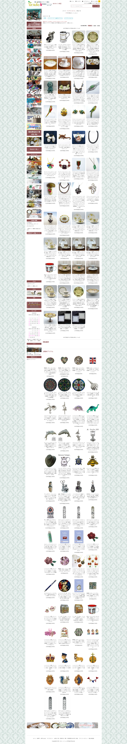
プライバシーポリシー (83, 738)
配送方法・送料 (63, 738)
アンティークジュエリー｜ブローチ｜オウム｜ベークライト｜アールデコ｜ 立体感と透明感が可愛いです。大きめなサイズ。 (50, 122)
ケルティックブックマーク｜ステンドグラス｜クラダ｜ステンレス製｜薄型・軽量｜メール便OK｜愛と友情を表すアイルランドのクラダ (50, 547)
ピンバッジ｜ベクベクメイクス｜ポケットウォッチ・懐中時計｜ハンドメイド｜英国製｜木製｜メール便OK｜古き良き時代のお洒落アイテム (78, 596)
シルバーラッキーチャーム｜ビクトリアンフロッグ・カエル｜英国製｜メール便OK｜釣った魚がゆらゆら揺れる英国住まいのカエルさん (64, 418)
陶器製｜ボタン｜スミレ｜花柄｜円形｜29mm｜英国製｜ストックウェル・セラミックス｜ (64, 570)
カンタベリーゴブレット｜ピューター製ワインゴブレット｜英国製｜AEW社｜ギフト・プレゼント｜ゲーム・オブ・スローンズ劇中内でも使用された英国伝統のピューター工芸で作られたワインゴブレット (93, 446)
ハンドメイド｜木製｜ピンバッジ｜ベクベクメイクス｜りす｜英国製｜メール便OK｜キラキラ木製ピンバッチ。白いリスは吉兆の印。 (64, 690)
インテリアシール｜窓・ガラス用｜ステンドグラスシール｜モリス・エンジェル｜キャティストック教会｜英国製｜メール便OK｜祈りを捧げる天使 (64, 596)
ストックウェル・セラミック (32, 223)
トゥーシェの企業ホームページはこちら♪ (92, 3)
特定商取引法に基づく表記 (72, 738)
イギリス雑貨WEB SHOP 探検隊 (30, 354)
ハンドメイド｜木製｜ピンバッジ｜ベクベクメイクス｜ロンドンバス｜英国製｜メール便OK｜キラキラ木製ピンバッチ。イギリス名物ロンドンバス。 (64, 547)
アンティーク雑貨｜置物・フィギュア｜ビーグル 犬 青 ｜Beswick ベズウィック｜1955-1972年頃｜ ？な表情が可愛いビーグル (50, 97)
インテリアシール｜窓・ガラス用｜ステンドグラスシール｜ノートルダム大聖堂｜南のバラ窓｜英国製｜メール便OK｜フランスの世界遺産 (50, 395)
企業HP (38, 738)
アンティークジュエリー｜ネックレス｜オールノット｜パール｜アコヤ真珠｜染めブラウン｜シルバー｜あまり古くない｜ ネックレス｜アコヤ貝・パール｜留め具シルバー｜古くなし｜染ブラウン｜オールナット (64, 200)
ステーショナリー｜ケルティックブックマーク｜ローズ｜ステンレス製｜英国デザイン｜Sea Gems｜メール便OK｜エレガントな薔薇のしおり (93, 522)
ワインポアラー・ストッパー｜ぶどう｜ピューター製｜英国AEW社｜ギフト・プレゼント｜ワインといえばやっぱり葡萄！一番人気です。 (50, 497)
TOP (45, 18)
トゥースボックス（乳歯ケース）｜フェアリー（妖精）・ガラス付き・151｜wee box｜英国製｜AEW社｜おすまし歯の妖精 (78, 497)
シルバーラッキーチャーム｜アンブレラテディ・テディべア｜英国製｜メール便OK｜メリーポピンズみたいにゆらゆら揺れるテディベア (78, 445)
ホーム (72, 1)
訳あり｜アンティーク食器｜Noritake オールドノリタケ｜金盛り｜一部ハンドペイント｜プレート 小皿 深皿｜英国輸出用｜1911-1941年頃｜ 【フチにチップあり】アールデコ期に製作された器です (93, 48)
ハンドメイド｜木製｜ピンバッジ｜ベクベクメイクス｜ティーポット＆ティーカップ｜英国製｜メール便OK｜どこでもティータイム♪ (50, 619)
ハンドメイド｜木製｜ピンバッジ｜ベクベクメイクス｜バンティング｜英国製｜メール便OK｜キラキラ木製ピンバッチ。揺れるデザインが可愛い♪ (93, 690)
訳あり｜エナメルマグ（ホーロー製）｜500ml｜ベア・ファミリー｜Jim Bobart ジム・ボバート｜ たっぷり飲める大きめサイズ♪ (50, 277)
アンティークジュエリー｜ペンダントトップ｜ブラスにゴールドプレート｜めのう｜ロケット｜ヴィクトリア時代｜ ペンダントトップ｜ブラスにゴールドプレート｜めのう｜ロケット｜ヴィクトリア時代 (64, 123)
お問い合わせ (43, 738)
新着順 (98, 25)
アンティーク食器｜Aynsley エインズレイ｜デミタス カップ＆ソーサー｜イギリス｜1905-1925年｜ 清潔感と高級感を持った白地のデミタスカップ (64, 73)
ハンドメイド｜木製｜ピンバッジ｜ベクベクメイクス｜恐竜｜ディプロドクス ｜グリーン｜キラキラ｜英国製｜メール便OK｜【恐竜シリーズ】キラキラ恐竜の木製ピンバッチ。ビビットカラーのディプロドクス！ (93, 419)
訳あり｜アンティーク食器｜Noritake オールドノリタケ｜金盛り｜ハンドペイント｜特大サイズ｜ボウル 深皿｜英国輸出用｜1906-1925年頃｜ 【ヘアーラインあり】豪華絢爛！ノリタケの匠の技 (93, 303)
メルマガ (78, 1)
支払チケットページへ (31, 359)
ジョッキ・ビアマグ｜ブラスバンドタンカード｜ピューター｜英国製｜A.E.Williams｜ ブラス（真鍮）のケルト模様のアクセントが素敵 (64, 47)
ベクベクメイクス (30, 225)
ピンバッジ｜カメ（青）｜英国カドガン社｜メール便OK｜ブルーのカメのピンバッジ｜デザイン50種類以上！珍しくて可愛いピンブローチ (78, 471)
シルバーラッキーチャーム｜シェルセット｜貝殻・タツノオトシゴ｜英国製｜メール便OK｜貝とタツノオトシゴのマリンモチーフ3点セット (50, 418)
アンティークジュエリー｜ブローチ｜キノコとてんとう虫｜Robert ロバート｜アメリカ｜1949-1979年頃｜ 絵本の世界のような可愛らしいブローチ (50, 199)
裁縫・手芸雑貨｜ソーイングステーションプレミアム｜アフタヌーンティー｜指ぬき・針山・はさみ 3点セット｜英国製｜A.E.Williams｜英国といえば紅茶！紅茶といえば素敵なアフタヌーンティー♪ (64, 498)
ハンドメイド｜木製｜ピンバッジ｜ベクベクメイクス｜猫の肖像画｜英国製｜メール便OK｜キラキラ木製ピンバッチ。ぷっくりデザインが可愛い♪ (78, 690)
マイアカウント (86, 1)
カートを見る (96, 1)
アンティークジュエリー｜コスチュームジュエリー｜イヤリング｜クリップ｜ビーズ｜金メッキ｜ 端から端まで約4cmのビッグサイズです (78, 122)
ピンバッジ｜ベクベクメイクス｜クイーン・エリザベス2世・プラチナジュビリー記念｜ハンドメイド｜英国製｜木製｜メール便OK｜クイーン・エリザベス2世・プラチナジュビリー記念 (93, 643)
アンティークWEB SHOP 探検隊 (37, 354)
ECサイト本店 (57, 3)
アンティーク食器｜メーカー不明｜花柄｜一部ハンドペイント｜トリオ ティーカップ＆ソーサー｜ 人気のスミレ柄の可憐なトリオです (64, 254)
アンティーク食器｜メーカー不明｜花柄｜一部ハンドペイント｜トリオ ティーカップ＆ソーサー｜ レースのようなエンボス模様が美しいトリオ (78, 228)
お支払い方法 (56, 738)
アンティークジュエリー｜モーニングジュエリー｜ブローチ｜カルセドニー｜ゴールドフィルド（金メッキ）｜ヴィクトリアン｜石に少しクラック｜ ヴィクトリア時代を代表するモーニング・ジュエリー (64, 229)
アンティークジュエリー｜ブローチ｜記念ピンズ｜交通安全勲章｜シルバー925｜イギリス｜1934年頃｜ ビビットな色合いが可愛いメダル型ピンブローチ (78, 174)
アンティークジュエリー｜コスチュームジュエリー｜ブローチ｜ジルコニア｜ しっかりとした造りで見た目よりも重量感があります (93, 199)
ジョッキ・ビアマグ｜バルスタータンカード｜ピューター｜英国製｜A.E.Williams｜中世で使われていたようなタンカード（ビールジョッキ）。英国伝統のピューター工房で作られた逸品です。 (64, 472)
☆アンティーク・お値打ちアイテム (55, 18)
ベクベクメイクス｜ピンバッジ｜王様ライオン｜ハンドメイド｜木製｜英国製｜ (50, 688)
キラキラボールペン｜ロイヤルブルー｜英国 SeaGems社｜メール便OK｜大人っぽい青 (50, 594)
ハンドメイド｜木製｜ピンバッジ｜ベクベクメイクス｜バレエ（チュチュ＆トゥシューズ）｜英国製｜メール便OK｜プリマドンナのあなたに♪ (50, 642)
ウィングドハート (30, 226)
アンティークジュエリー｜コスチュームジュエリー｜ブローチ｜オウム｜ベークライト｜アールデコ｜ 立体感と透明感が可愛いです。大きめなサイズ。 (93, 122)
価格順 (94, 25)
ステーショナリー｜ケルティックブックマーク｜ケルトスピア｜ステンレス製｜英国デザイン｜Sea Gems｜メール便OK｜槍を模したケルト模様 (64, 713)
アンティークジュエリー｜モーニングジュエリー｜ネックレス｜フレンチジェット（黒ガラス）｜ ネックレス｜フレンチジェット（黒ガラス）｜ (93, 147)
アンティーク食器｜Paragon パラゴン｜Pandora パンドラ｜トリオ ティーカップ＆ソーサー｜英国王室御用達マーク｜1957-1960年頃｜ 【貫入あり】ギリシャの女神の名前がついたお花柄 (64, 303)
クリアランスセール (69, 18)
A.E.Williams (29, 222)
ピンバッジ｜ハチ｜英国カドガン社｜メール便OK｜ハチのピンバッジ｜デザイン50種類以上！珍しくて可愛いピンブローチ (93, 471)
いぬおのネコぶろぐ (31, 283)
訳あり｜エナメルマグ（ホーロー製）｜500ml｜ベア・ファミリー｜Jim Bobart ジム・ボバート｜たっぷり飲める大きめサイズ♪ (93, 619)
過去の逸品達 (91, 738)
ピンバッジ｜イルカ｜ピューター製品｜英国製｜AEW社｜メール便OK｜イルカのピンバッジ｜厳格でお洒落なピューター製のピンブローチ (50, 445)
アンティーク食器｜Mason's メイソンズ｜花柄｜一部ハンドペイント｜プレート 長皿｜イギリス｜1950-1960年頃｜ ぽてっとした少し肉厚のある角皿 (93, 73)
